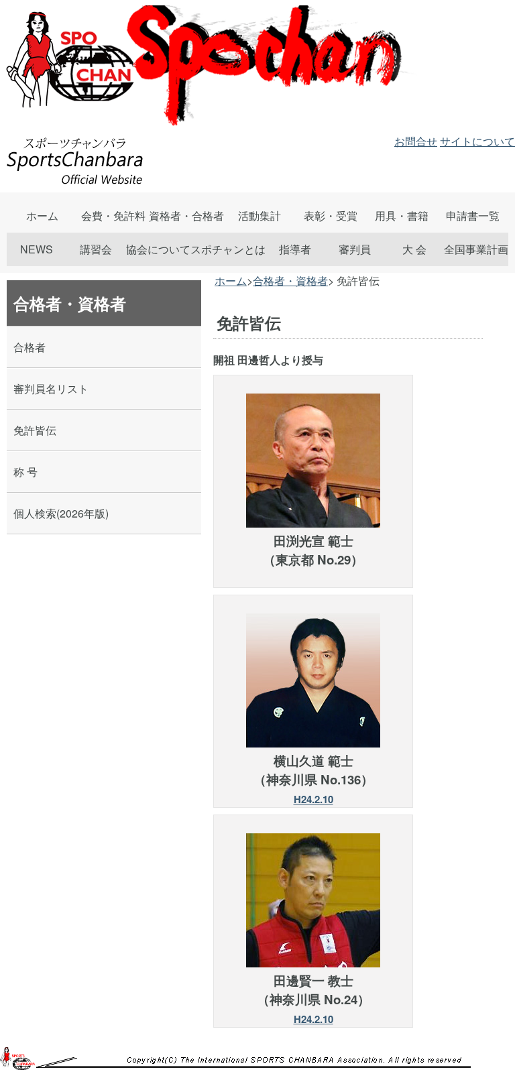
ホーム (42, 215)
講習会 (96, 249)
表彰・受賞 (330, 215)
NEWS (36, 249)
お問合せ (415, 141)
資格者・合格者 (186, 215)
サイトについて (477, 141)
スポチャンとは (228, 249)
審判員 (355, 249)
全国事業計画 (476, 249)
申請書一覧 (473, 215)
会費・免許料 (113, 215)
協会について (158, 249)
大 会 (414, 249)
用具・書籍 (401, 215)
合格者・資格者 (290, 280)
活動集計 (259, 215)
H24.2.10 (313, 799)
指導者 (295, 249)
